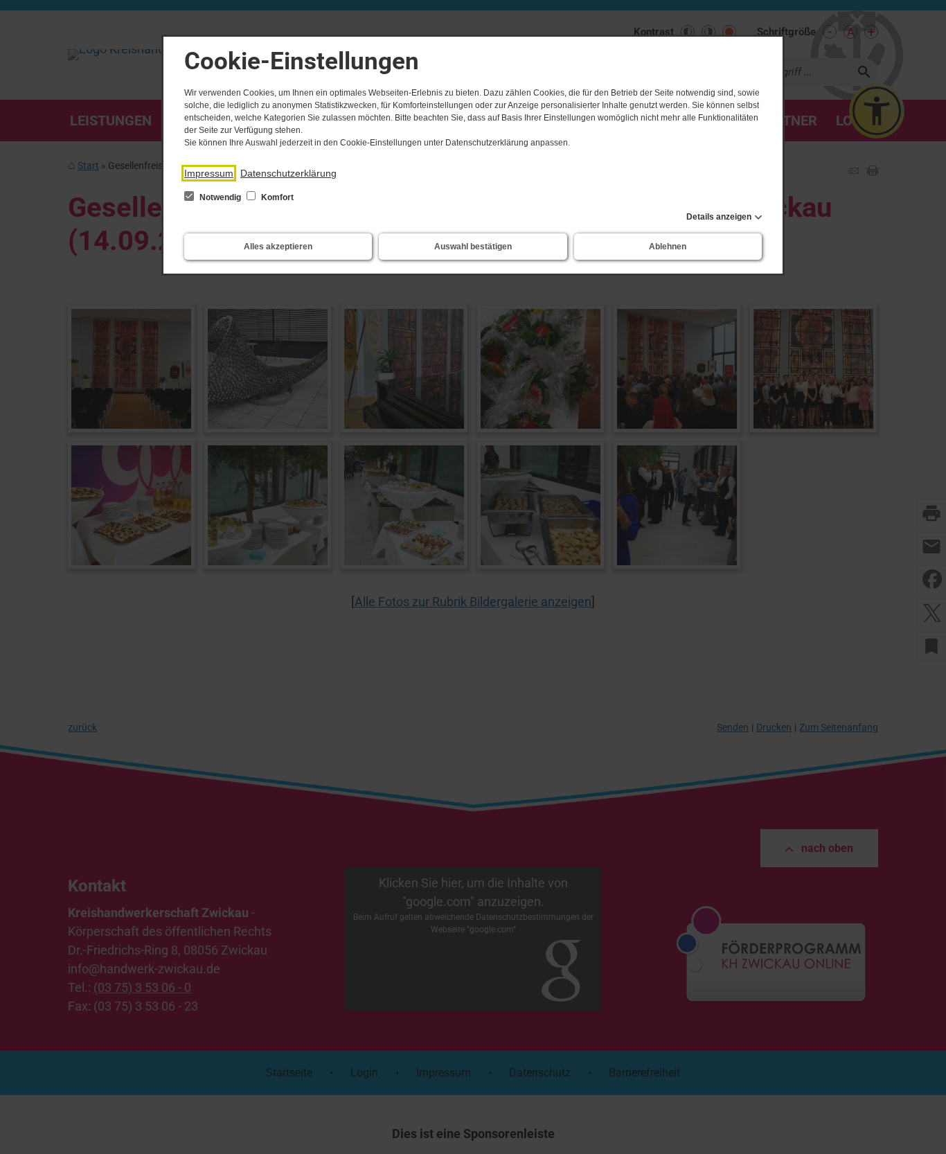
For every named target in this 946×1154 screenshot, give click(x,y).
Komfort (276, 197)
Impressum (208, 173)
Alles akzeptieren (278, 246)
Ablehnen (667, 246)
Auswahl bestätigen (473, 246)
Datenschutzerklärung (288, 173)
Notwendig (220, 197)
